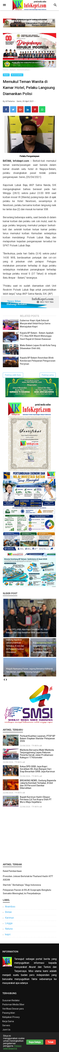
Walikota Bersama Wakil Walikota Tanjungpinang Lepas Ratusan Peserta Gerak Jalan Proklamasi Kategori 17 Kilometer (37, 754)
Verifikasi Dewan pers (13, 1008)
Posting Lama (48, 375)
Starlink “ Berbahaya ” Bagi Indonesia (22, 885)
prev (4, 680)
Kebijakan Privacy (11, 1017)
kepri (8, 934)
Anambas (10, 906)
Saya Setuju (35, 1042)
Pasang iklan (8, 1013)
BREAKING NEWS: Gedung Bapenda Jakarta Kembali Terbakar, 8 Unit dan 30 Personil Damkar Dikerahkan (38, 784)
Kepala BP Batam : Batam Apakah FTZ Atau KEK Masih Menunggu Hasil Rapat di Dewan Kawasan (36, 336)
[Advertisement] (29, 835)
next (6, 680)
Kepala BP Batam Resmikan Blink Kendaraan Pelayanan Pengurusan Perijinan (37, 360)
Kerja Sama (8, 1021)
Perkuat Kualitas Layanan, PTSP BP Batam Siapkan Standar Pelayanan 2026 (37, 738)
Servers (6, 1025)
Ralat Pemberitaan (12, 871)
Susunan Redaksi (11, 1000)
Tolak (50, 1042)
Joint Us (6, 1029)
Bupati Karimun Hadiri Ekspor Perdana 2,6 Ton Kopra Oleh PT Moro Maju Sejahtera (35, 799)
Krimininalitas (17, 75)
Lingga (8, 923)
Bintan (8, 912)
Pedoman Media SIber (13, 1004)
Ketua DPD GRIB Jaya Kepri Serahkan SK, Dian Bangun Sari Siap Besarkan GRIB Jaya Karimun (37, 769)
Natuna (9, 928)
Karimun (9, 917)
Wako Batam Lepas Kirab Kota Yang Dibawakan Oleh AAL (38, 347)
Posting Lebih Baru (13, 375)
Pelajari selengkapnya (12, 1047)
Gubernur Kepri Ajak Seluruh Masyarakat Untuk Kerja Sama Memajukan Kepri (35, 323)
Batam (6, 75)
